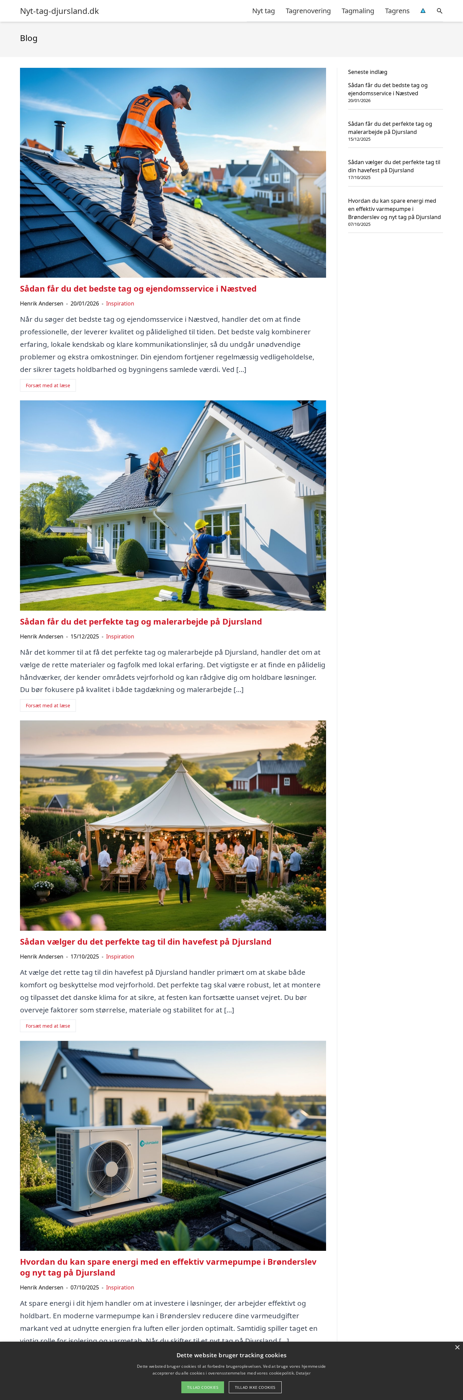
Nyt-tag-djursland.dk (59, 10)
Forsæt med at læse (48, 385)
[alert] (231, 1371)
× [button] (457, 1347)
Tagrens (397, 10)
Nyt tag (263, 10)
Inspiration (120, 303)
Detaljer (303, 1373)
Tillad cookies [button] (202, 1387)
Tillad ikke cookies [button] (255, 1387)
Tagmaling (358, 10)
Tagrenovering (308, 10)
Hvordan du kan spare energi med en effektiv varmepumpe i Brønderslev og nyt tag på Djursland (394, 209)
